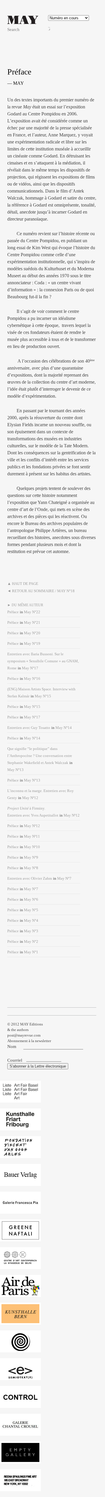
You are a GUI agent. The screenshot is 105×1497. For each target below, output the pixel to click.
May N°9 (31, 857)
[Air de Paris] (20, 1293)
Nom (11, 1046)
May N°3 (31, 931)
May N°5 (31, 910)
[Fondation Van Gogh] (20, 1155)
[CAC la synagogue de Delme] (20, 1266)
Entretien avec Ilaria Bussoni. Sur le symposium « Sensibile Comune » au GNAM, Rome (43, 661)
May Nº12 (30, 798)
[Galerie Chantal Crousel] (20, 1432)
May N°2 (31, 941)
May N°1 (31, 952)
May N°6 (31, 899)
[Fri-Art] (20, 1127)
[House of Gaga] (20, 1349)
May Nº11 (32, 836)
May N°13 (15, 769)
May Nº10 (32, 847)
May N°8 (31, 868)
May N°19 (32, 643)
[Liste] (20, 1099)
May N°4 (31, 920)
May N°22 (32, 612)
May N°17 (30, 668)
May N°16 (32, 678)
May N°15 (43, 696)
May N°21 (32, 622)
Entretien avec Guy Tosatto (28, 727)
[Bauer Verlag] (20, 1182)
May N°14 (63, 727)
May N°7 (64, 878)
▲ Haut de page (22, 583)
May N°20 (32, 633)
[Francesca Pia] (20, 1210)
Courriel (15, 1060)
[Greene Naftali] (20, 1238)
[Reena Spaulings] (20, 1488)
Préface (13, 612)
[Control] (20, 1404)
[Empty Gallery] (20, 1460)
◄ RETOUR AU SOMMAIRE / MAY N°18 (41, 591)
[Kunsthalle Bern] (20, 1321)
